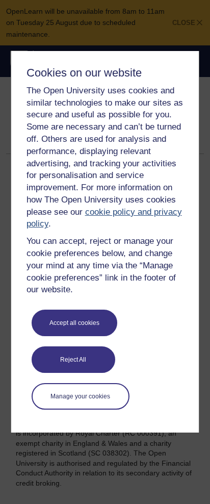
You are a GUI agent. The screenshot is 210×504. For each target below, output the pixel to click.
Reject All (73, 359)
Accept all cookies (74, 322)
